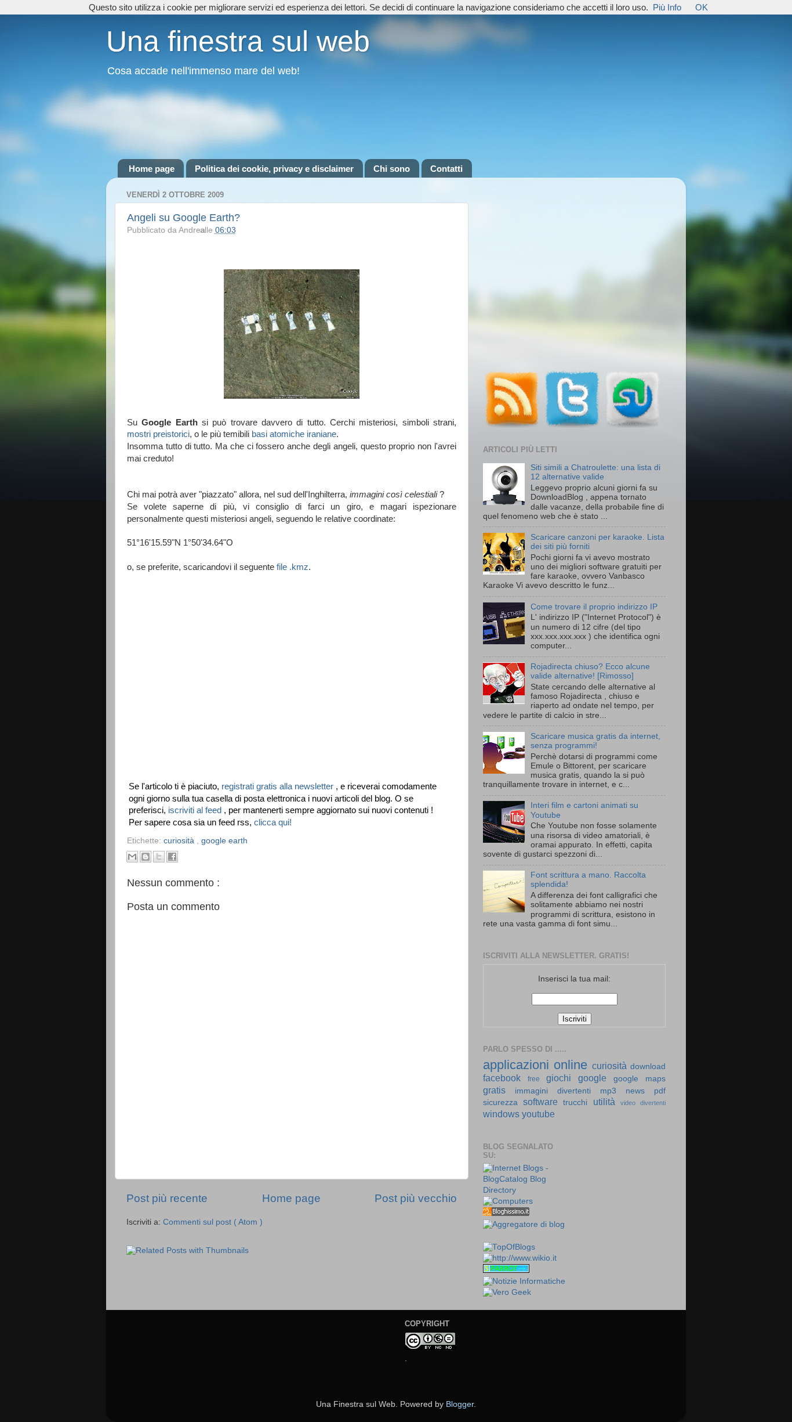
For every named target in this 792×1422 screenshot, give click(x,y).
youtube (538, 1114)
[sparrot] (506, 1270)
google (595, 1078)
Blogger (460, 1404)
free (537, 1079)
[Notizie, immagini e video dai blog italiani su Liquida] (506, 1236)
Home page (152, 169)
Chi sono (391, 169)
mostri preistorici (158, 434)
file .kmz (292, 567)
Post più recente (167, 1198)
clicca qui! (273, 822)
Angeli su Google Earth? (183, 217)
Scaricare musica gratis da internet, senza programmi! (595, 741)
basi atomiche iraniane (294, 434)
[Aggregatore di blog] (524, 1224)
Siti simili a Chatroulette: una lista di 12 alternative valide (595, 472)
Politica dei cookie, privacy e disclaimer (274, 169)
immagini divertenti (557, 1091)
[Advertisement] (396, 119)
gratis (499, 1090)
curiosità (180, 840)
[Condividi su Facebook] (172, 856)
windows (502, 1114)
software (543, 1101)
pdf (660, 1091)
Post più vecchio (416, 1198)
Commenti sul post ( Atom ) (213, 1222)
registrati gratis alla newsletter (278, 786)
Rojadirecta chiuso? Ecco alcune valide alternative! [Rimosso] (590, 671)
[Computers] (508, 1201)
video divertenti (643, 1102)
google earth (224, 840)
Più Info (667, 7)
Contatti (446, 169)
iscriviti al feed (196, 810)
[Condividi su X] (159, 856)
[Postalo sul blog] (145, 856)
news (640, 1091)
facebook (505, 1078)
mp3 (613, 1091)
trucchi (578, 1102)
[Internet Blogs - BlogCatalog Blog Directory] (524, 1190)
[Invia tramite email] (132, 856)
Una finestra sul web (238, 41)
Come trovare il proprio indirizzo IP (594, 606)
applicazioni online (537, 1065)
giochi (562, 1078)
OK (701, 7)
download (648, 1066)
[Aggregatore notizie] (506, 1213)
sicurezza (503, 1102)
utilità (606, 1101)
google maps (639, 1078)
